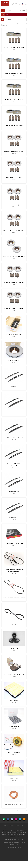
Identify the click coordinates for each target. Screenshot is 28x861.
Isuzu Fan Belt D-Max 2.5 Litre (14, 623)
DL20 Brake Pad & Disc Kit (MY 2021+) (14, 231)
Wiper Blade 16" (14, 386)
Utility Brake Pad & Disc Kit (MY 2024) (14, 282)
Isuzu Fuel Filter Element (14, 752)
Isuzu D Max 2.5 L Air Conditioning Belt (14, 597)
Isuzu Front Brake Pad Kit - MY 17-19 (14, 675)
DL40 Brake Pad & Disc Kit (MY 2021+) (14, 205)
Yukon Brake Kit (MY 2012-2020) (14, 125)
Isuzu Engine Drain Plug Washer (14, 804)
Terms (17, 825)
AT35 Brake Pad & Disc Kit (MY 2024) (14, 151)
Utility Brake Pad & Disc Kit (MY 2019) (14, 48)
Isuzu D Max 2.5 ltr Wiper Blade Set (14, 438)
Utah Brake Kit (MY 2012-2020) (14, 99)
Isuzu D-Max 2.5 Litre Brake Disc (14, 543)
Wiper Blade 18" (14, 491)
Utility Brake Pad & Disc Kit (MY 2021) (14, 308)
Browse (23, 10)
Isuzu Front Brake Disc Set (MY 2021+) (14, 257)
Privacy (5, 825)
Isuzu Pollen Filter (14, 726)
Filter (9, 10)
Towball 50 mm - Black (14, 649)
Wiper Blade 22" (14, 517)
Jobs (23, 825)
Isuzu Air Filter (14, 700)
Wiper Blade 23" (14, 412)
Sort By (3, 23)
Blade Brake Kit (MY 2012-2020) (14, 73)
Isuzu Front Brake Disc (14, 360)
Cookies (12, 825)
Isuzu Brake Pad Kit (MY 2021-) (14, 334)
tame (22, 851)
